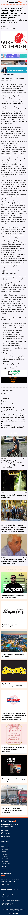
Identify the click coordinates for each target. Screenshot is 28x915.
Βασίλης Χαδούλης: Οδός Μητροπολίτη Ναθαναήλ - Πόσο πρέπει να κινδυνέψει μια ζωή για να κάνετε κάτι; (13, 464)
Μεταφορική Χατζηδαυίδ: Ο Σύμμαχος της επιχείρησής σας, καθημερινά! (12, 810)
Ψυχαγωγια (5, 859)
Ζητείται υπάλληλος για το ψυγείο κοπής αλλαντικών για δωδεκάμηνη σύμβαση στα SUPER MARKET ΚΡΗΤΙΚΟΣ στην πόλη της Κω (14, 716)
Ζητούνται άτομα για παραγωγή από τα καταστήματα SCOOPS (12, 685)
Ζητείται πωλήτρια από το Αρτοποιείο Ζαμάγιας (10, 626)
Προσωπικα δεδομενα (8, 881)
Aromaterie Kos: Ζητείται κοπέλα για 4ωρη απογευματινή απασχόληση (13, 749)
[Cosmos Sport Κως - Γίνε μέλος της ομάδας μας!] (14, 766)
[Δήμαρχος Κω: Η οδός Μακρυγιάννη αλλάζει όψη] (14, 480)
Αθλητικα (5, 861)
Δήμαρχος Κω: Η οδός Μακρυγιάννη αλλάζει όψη (13, 410)
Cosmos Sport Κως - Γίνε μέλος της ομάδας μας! (13, 780)
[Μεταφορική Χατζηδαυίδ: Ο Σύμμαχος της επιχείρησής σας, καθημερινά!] (14, 795)
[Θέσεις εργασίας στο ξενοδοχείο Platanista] (14, 641)
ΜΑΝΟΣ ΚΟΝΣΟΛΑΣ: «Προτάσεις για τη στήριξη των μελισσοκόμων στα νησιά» (12, 426)
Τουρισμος (5, 856)
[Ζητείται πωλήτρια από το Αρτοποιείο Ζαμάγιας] (14, 611)
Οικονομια (5, 854)
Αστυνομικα (6, 863)
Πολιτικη (3, 26)
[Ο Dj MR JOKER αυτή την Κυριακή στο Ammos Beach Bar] (14, 582)
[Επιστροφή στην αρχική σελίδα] (14, 2)
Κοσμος (3, 869)
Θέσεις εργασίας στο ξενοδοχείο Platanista (13, 655)
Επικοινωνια (5, 884)
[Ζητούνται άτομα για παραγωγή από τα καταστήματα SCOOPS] (14, 671)
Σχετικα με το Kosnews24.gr (10, 879)
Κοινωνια (3, 458)
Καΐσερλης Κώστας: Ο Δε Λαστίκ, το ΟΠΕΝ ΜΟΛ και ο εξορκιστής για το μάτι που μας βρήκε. (13, 421)
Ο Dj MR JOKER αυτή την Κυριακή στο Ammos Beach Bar (13, 596)
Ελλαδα (3, 866)
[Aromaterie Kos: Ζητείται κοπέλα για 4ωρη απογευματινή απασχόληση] (14, 734)
